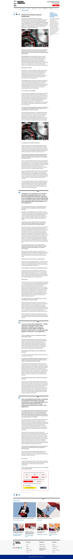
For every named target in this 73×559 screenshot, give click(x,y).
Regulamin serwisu (42, 544)
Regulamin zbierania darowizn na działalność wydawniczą (42, 549)
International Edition (29, 550)
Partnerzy (53, 544)
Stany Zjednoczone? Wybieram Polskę (44, 518)
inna (43, 477)
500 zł (27, 474)
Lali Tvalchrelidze (44, 534)
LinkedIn (19, 14)
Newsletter (27, 548)
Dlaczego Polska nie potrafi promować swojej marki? (23, 518)
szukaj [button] (52, 8)
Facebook (14, 14)
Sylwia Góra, (39, 534)
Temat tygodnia (22, 8)
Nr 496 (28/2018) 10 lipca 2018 (26, 12)
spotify (21, 547)
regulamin (29, 485)
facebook (13, 547)
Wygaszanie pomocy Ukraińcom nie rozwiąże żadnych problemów (30, 532)
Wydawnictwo (45, 8)
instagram (16, 547)
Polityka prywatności (42, 546)
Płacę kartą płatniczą (29, 487)
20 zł (35, 477)
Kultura (28, 8)
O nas (27, 544)
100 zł (43, 474)
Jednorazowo (39, 481)
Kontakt (27, 546)
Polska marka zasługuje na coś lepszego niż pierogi (18, 532)
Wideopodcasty (34, 8)
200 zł (35, 474)
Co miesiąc (28, 481)
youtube (15, 547)
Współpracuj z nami (55, 546)
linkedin (19, 547)
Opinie (40, 8)
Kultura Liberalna (19, 3)
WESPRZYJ (56, 5)
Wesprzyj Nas (54, 548)
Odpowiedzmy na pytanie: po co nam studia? (54, 532)
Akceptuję (28, 485)
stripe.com (43, 488)
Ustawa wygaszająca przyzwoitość (41, 532)
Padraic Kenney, (16, 534)
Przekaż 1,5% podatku (55, 550)
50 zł (27, 477)
